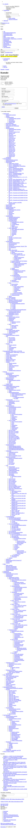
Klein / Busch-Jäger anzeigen (17, 251)
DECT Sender (12, 691)
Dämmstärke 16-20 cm (13, 314)
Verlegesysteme (9, 315)
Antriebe (10, 719)
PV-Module (8, 679)
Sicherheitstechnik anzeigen (12, 573)
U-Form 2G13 (17, 554)
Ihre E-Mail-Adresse (6, 91)
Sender (15, 291)
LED (7, 465)
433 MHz (11, 746)
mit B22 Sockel (12, 411)
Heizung (5, 46)
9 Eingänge (13, 234)
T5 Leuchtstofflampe (15, 530)
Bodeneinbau (11, 402)
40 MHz (10, 745)
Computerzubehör (10, 117)
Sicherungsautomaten (13, 302)
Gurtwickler (11, 211)
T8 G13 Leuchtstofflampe (14, 533)
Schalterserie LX (15, 269)
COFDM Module (15, 224)
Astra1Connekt (12, 338)
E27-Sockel (11, 460)
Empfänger (16, 289)
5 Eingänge (13, 233)
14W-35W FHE (14, 526)
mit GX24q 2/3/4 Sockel (14, 437)
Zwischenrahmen (15, 281)
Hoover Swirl (12, 139)
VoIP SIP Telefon (12, 705)
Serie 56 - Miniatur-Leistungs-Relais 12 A (18, 183)
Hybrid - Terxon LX (15, 614)
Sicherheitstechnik (7, 41)
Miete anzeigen (9, 565)
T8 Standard (14, 556)
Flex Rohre (13, 326)
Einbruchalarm (17, 287)
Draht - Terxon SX (15, 604)
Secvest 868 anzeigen (18, 654)
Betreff (3, 93)
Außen (10, 391)
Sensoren (11, 212)
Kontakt (5, 812)
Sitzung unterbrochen (7, 817)
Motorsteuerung (12, 727)
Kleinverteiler (9, 206)
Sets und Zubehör (18, 292)
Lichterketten (14, 396)
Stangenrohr (14, 327)
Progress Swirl (12, 149)
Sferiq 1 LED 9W (15, 511)
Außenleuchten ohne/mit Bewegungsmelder (14, 468)
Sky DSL (11, 342)
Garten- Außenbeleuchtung (17, 394)
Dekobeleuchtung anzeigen (14, 390)
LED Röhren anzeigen (16, 476)
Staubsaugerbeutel (10, 128)
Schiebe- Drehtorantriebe (16, 740)
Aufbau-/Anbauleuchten (11, 387)
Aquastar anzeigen (21, 541)
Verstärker (11, 239)
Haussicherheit (17, 290)
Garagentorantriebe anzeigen (15, 718)
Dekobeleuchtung (10, 388)
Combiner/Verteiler (13, 219)
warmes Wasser (9, 383)
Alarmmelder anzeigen (19, 593)
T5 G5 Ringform (12, 531)
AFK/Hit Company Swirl (14, 131)
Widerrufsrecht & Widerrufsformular (11, 816)
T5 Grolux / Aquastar (16, 528)
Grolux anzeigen (20, 550)
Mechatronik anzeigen (21, 648)
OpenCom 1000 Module (14, 699)
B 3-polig (13, 306)
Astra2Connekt (12, 340)
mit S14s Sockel (12, 443)
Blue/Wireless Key (15, 735)
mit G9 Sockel (12, 433)
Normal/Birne (14, 416)
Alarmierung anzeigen (19, 582)
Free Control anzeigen (19, 286)
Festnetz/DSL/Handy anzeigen (12, 335)
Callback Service (7, 821)
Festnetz (8, 343)
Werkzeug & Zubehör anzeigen (15, 671)
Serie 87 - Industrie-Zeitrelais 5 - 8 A (16, 189)
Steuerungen (11, 213)
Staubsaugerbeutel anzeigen (15, 129)
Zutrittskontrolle (9, 673)
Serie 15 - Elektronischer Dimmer (16, 168)
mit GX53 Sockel (12, 439)
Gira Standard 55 (12, 247)
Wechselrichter (9, 685)
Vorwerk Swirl (12, 155)
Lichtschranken (17, 598)
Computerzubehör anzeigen (15, 118)
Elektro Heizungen (10, 377)
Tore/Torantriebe (6, 47)
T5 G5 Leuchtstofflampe (14, 523)
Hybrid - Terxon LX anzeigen (20, 615)
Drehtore (13, 722)
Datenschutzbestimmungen (10, 103)
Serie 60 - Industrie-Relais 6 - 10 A (16, 185)
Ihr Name (4, 88)
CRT (12, 668)
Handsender (8, 741)
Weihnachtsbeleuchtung (14, 392)
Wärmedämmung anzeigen (14, 380)
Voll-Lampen (11, 489)
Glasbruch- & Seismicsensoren (20, 597)
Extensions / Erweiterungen (12, 354)
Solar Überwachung (10, 681)
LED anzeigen (12, 466)
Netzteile (11, 368)
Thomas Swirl (12, 153)
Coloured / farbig (17, 544)
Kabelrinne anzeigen (15, 321)
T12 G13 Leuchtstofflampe (14, 519)
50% (10, 382)
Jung (10, 248)
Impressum (5, 811)
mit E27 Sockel (12, 420)
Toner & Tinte (12, 122)
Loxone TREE (9, 358)
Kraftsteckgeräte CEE (10, 207)
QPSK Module (14, 226)
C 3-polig (13, 308)
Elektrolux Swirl (12, 135)
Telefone (10, 704)
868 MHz (11, 747)
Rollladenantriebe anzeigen (14, 209)
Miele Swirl (11, 141)
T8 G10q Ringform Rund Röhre (16, 532)
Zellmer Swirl (12, 156)
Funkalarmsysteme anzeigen (17, 631)
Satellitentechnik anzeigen (14, 217)
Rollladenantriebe (10, 208)
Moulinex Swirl (12, 142)
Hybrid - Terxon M (15, 618)
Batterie (7, 116)
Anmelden (4, 795)
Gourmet (16, 548)
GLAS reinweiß (17, 278)
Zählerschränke (12, 332)
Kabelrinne (11, 320)
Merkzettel (5, 20)
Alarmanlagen (9, 576)
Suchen (4, 65)
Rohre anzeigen (14, 325)
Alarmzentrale (17, 657)
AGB (4, 818)
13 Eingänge (14, 230)
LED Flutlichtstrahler (13, 472)
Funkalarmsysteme (13, 629)
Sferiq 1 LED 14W (15, 510)
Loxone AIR (8, 357)
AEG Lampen (14, 492)
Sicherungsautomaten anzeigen (18, 303)
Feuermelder (17, 595)
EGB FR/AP (11, 245)
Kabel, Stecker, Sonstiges (14, 672)
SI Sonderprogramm (15, 275)
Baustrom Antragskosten (11, 566)
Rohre (10, 324)
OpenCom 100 (12, 695)
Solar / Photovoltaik (7, 42)
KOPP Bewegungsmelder (16, 293)
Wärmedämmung (9, 379)
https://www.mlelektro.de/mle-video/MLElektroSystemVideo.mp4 (8, 824)
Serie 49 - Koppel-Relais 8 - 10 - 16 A (17, 180)
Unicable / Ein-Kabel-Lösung (15, 237)
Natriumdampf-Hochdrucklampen (16, 448)
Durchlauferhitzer (10, 123)
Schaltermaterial (9, 241)
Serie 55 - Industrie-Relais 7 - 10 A (16, 181)
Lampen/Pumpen (9, 678)
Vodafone (11, 349)
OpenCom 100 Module (14, 696)
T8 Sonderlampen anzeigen (20, 538)
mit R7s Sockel (12, 441)
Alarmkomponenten (15, 586)
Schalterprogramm (15, 295)
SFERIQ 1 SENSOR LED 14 (17, 513)
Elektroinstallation (7, 44)
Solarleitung (8, 683)
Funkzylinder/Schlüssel (19, 660)
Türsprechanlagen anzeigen (14, 709)
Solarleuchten (9, 561)
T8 (12, 477)
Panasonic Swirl (12, 145)
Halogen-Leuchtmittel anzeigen (15, 458)
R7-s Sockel (11, 464)
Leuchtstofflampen (10, 516)
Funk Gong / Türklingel (11, 124)
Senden (16, 108)
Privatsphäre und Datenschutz (9, 819)
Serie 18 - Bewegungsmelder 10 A (16, 169)
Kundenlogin (6, 10)
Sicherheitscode (5, 100)
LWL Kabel (11, 119)
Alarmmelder (14, 592)
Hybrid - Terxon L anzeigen (20, 610)
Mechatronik (17, 646)
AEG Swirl (11, 130)
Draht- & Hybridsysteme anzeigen (18, 579)
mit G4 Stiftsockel (12, 481)
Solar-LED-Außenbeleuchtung (15, 488)
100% (10, 381)
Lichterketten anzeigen (19, 397)
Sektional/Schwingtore (16, 724)
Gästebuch (5, 813)
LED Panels (11, 474)
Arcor (10, 346)
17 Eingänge (14, 231)
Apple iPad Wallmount (13, 365)
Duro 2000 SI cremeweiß (16, 253)
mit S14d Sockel (12, 442)
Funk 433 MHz (14, 738)
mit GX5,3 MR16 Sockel (14, 487)
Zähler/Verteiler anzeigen (14, 330)
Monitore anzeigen (15, 667)
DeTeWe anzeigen (13, 690)
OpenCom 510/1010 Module (15, 700)
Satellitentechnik (9, 215)
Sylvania (13, 515)
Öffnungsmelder (17, 599)
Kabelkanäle (11, 319)
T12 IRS (13, 521)
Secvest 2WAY (14, 639)
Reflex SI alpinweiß (15, 262)
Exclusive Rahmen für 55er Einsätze (19, 261)
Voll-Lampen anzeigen (16, 491)
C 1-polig (13, 307)
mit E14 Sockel (12, 413)
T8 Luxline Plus (14, 536)
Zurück (3, 106)
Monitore (11, 666)
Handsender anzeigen (13, 743)
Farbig (12, 422)
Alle (4, 31)
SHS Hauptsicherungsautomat (15, 301)
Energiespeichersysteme (11, 677)
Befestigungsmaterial (10, 161)
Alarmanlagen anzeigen (14, 577)
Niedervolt (8, 559)
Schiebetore (13, 723)
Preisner (13, 225)
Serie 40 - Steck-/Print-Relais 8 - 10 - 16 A (18, 179)
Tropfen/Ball (14, 419)
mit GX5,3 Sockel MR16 (14, 438)
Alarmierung (14, 581)
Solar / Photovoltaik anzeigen (12, 676)
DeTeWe (8, 689)
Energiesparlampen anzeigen (15, 407)
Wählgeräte (16, 584)
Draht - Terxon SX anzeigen (20, 605)
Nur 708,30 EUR (4, 804)
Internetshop (3, 826)
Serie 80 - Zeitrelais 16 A (14, 187)
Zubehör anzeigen (12, 363)
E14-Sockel (11, 459)
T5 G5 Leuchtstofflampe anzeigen (18, 525)
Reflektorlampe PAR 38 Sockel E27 (14, 560)
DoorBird (13, 712)
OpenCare (11, 694)
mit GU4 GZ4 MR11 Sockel (15, 455)
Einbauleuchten (9, 399)
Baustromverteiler (10, 570)
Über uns (5, 67)
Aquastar (16, 539)
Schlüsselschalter (17, 590)
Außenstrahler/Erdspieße (14, 470)
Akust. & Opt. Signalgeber (20, 583)
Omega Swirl (11, 144)
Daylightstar (16, 547)
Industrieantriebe (12, 726)
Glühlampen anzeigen (13, 452)
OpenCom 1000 (12, 698)
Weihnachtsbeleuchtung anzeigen (18, 393)
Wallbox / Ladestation (10, 684)
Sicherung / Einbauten (10, 298)
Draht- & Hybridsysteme (14, 578)
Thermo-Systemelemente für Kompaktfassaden (16, 309)
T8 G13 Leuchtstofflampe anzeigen (19, 534)
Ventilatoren (8, 157)
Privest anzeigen (17, 633)
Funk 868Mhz (14, 739)
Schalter (13, 268)
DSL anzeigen (12, 337)
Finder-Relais (9, 162)
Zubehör (10, 214)
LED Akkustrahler (13, 471)
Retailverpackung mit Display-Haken (21, 543)
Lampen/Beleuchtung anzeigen (12, 386)
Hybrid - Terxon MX (15, 623)
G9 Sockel (11, 461)
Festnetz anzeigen (12, 345)
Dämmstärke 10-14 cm (13, 313)
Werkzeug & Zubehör (10, 670)
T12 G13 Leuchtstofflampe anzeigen (19, 520)
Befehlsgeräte (14, 733)
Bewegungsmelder (13, 243)
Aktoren (10, 364)
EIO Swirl (11, 134)
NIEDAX (13, 323)
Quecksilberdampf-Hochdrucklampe (16, 449)
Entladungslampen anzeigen (15, 446)
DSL (7, 336)
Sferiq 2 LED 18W (15, 514)
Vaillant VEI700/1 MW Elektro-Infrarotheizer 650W (12, 801)
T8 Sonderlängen (15, 555)
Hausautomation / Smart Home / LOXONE (12, 38)
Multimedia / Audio (10, 360)
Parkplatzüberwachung (14, 728)
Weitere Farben (17, 279)
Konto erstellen (12, 18)
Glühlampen (8, 450)
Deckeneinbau (12, 403)
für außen (16, 398)
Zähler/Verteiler (9, 329)
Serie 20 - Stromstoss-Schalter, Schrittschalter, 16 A (15, 171)
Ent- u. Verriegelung (15, 737)
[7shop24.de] (5, 23)
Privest (12, 632)
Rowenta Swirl (12, 150)
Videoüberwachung (10, 662)
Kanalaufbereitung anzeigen (17, 222)
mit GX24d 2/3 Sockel (13, 436)
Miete (4, 36)
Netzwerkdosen (12, 297)
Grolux (15, 549)
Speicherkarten (12, 121)
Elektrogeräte (6, 40)
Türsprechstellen (12, 713)
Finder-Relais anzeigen (14, 163)
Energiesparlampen (10, 405)
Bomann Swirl (12, 133)
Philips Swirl (11, 146)
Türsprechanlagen (10, 707)
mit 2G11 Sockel (12, 409)
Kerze (12, 415)
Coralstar (16, 545)
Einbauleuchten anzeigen (14, 401)
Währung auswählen (10, 7)
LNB (12, 235)
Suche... (2, 52)
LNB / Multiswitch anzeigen (17, 229)
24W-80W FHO (14, 527)
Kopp (10, 282)
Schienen (11, 729)
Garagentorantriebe (10, 717)
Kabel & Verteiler (18, 589)
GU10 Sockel (12, 463)
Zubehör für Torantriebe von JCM (13, 750)
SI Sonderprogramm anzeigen (20, 276)
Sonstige (8, 127)
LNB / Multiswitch (13, 228)
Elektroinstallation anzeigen (12, 159)
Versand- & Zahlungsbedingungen (10, 814)
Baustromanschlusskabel (11, 567)
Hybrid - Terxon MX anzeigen (20, 625)
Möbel (10, 404)
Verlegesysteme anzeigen (14, 317)
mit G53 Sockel (12, 482)
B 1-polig (13, 304)
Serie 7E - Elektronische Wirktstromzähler (18, 186)
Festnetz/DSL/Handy (7, 33)
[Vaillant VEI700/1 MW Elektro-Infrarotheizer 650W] (12, 799)
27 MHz (10, 744)
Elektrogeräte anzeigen (11, 114)
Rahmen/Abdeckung (18, 271)
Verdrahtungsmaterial (13, 331)
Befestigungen (9, 374)
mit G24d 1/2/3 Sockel (13, 431)
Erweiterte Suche (9, 52)
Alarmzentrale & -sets (18, 606)
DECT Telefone (12, 693)
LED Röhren (11, 475)
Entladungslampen (10, 444)
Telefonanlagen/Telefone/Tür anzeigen (14, 688)
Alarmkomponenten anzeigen (20, 587)
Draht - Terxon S (15, 600)
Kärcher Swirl (12, 140)
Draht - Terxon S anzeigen (19, 601)
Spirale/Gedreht (14, 427)
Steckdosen (16, 259)
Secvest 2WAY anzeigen (19, 640)
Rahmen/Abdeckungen (19, 257)
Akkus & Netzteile (18, 588)
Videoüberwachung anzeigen (15, 663)
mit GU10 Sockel (12, 435)
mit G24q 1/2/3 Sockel (13, 432)
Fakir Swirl (11, 136)
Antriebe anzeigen (15, 721)
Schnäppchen (6, 43)
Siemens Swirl (12, 151)
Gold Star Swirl (12, 138)
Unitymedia (11, 348)
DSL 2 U (11, 341)
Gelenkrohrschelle (13, 376)
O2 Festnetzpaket (12, 347)
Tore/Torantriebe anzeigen (11, 716)
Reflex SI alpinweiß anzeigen (20, 263)
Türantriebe (8, 749)
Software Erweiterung (13, 701)
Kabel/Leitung (9, 205)
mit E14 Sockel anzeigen (16, 414)
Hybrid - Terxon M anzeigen (20, 620)
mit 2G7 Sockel (12, 410)
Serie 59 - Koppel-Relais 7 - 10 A (16, 184)
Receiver (11, 236)
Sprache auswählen (10, 6)
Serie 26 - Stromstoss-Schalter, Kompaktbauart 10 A (15, 175)
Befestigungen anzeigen (14, 375)
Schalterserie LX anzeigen (19, 270)
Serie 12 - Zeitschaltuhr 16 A (15, 164)
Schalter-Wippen (17, 258)
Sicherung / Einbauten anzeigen (15, 299)
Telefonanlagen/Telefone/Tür (9, 32)
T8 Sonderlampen (15, 537)
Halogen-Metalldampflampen (15, 447)
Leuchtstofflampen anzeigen (15, 517)
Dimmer (13, 252)
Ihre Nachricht (5, 96)
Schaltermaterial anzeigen (14, 242)
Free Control (14, 285)
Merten (10, 296)
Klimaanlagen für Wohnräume (12, 125)
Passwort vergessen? (13, 19)
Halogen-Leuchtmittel (10, 457)
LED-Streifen (12, 366)
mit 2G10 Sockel (12, 408)
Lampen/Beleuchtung (8, 35)
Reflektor (13, 418)
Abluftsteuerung (9, 575)
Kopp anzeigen (14, 284)
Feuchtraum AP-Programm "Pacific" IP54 (18, 246)
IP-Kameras (11, 665)
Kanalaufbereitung (13, 220)
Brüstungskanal (12, 318)
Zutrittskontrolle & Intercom (15, 370)
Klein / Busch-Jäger (13, 250)
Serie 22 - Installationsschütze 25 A (16, 173)
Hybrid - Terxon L (15, 609)
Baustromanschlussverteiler (12, 569)
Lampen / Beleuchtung (11, 355)
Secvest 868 (14, 653)
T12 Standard (14, 522)
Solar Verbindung (10, 682)
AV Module (14, 223)
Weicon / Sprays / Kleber (8, 37)
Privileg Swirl (12, 147)
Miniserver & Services (11, 359)
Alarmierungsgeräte (18, 634)
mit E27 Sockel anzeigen (16, 421)
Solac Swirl (11, 152)
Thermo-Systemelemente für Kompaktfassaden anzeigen (15, 311)
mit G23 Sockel (12, 430)
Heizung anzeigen (10, 373)
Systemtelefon (12, 702)
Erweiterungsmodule (18, 611)
